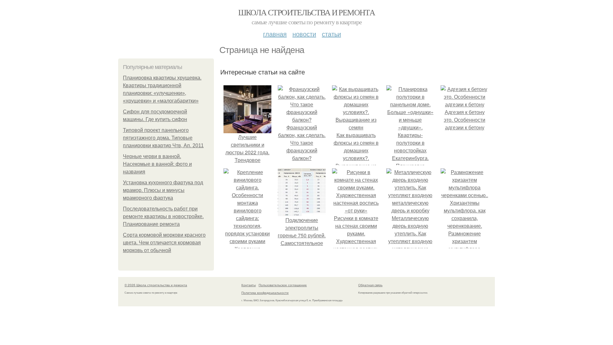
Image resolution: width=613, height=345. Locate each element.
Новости (304, 33)
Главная (275, 33)
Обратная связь (370, 285)
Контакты (248, 285)
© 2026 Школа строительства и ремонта (156, 285)
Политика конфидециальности (265, 292)
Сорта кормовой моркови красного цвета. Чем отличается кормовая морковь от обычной (164, 242)
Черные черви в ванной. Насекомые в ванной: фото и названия (157, 164)
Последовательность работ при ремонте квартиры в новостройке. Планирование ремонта (163, 216)
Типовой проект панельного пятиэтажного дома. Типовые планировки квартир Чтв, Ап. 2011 (163, 137)
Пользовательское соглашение (283, 285)
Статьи (331, 33)
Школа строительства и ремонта (306, 12)
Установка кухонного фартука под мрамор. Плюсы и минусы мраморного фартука (163, 190)
